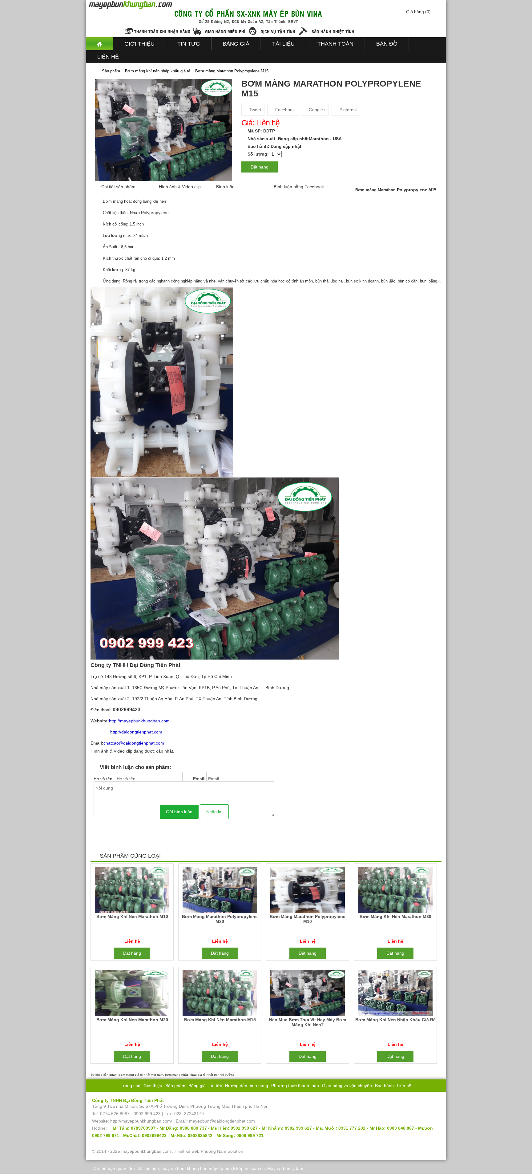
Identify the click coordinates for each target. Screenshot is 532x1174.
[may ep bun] (99, 43)
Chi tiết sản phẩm (118, 186)
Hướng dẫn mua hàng (246, 1085)
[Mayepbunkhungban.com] (94, 70)
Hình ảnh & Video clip (180, 186)
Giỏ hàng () (418, 11)
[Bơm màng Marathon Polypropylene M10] (307, 891)
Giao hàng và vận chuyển (347, 1085)
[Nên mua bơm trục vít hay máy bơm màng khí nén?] (307, 994)
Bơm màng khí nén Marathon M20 (132, 1019)
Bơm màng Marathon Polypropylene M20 (220, 919)
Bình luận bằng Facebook (299, 186)
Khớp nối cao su (249, 1168)
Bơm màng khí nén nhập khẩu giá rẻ (395, 1019)
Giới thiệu (139, 44)
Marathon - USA (325, 138)
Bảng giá (236, 44)
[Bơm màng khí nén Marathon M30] (395, 891)
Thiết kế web (187, 1151)
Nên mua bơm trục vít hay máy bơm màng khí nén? (307, 1022)
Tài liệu (283, 44)
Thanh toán (335, 44)
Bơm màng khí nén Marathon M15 (220, 1019)
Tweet (254, 109)
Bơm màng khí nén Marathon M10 (132, 916)
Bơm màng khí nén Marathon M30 (395, 916)
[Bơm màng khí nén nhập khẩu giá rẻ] (395, 994)
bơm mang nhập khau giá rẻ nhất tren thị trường (200, 1074)
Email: (199, 778)
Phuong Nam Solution (222, 1151)
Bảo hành (384, 1085)
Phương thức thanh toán (295, 1085)
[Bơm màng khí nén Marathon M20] (132, 994)
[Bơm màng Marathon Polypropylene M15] (163, 129)
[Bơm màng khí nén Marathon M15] (220, 994)
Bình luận (225, 186)
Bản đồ (386, 44)
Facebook (284, 109)
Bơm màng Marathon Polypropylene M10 (307, 919)
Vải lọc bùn (148, 1168)
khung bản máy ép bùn (209, 1168)
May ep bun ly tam (285, 1168)
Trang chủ (130, 1085)
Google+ (316, 109)
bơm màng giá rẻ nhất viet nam (141, 1074)
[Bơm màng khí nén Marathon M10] (132, 891)
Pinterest (347, 109)
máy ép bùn (172, 1168)
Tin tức (188, 44)
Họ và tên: (104, 778)
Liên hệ (108, 57)
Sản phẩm (175, 1085)
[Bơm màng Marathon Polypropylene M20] (220, 891)
